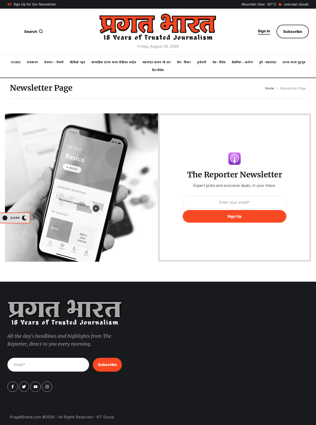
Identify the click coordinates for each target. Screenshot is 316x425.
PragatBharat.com (25, 417)
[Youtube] (35, 387)
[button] (31, 4)
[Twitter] (24, 387)
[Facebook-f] (12, 387)
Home (269, 88)
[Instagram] (47, 387)
